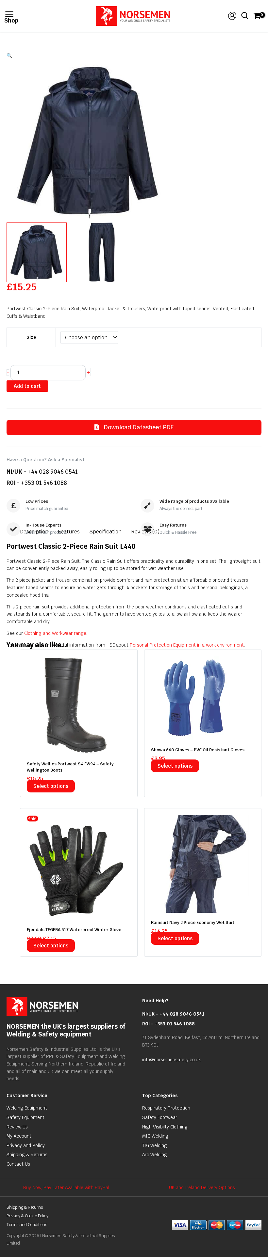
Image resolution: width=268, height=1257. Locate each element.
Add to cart (27, 386)
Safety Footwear (159, 1117)
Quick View (78, 749)
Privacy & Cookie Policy (27, 1216)
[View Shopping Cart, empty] (256, 15)
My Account (19, 1136)
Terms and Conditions (27, 1224)
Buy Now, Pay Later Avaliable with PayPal (66, 1187)
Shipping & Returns (27, 1154)
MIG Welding (155, 1136)
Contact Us (18, 1164)
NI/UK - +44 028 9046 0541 (173, 1014)
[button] (134, 55)
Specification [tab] (105, 531)
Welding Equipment (27, 1108)
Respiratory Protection (166, 1108)
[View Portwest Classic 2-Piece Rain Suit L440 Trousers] (102, 252)
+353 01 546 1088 (44, 482)
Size (31, 337)
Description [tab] (34, 531)
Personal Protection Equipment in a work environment (187, 645)
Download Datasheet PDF (138, 427)
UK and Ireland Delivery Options (202, 1187)
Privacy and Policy (26, 1145)
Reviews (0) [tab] (145, 531)
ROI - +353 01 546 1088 (168, 1024)
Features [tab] (69, 531)
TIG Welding (154, 1145)
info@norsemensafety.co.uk (171, 1060)
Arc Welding (154, 1154)
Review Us (17, 1127)
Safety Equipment (25, 1117)
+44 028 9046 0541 (52, 471)
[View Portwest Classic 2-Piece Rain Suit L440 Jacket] (37, 252)
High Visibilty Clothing (165, 1127)
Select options (50, 786)
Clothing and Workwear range (55, 633)
